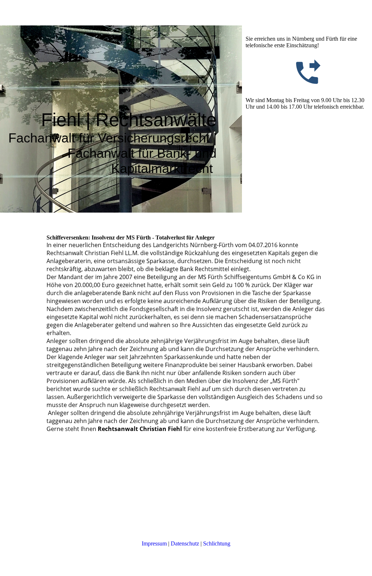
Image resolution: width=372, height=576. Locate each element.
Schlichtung (216, 543)
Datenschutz (185, 543)
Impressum (154, 543)
